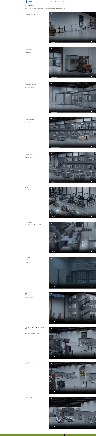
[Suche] (70, 1)
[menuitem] (49, 1)
